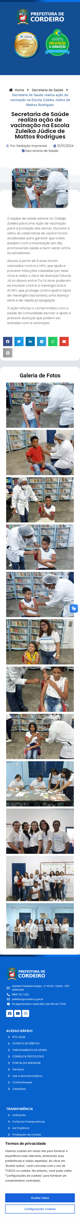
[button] (7, 341)
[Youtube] (17, 1013)
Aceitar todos (40, 1198)
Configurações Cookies (40, 1209)
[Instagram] (25, 1013)
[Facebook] (9, 1013)
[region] (40, 1177)
